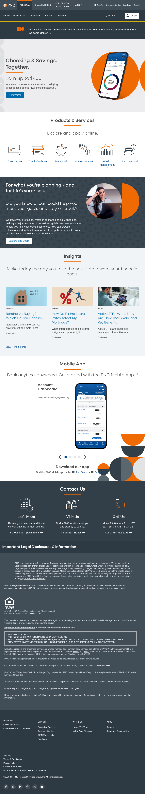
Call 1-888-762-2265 (117, 532)
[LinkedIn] (20, 786)
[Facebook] (5, 786)
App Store (81, 472)
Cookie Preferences (12, 766)
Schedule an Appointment (25, 532)
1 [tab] (65, 457)
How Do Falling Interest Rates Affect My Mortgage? (70, 318)
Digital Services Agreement (32, 578)
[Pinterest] (27, 786)
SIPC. (86, 651)
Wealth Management (107, 163)
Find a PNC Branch (70, 532)
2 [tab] (70, 457)
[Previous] (60, 457)
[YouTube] (42, 786)
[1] (137, 374)
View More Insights (16, 347)
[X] (13, 786)
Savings (59, 161)
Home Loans (82, 161)
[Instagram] (34, 786)
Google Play (102, 472)
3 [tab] (74, 457)
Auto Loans (128, 161)
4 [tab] (79, 457)
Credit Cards (36, 161)
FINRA (76, 651)
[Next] (85, 457)
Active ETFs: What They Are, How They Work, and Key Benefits (117, 318)
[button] (14, 15)
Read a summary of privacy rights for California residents (30, 695)
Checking (13, 161)
